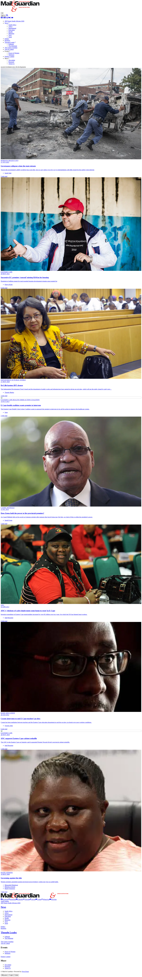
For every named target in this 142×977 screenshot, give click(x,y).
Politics (3, 926)
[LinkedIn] (4, 18)
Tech (6, 921)
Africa (7, 913)
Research (7, 966)
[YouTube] (12, 18)
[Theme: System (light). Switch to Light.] (3, 16)
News (3, 907)
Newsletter (8, 965)
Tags (2, 901)
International (8, 914)
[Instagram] (3, 18)
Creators (6, 901)
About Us (8, 968)
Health (7, 918)
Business (3, 928)
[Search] (7, 16)
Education (8, 916)
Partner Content (5, 956)
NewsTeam (25, 971)
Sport (6, 923)
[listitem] (4, 899)
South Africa (8, 911)
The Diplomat (9, 938)
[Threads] (6, 18)
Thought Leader (9, 932)
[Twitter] (9, 18)
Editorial (7, 936)
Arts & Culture (5, 943)
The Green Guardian (7, 941)
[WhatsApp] (11, 18)
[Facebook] (1, 18)
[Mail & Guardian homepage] (71, 6)
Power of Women (10, 951)
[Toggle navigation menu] (2, 13)
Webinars (7, 953)
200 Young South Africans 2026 (10, 903)
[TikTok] (8, 18)
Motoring (7, 920)
